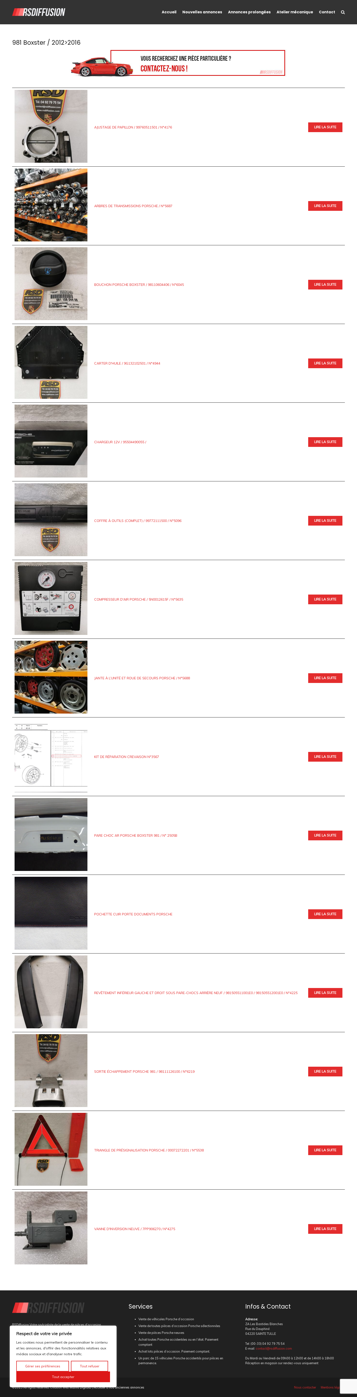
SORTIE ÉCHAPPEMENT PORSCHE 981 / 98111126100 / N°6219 (144, 1071)
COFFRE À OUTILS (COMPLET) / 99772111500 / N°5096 (137, 521)
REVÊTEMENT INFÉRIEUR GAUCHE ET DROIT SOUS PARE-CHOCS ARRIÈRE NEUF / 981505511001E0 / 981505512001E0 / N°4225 (196, 993)
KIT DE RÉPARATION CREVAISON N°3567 (126, 757)
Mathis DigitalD (80, 1387)
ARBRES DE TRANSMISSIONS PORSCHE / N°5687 (133, 206)
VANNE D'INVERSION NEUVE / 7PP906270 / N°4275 (134, 1229)
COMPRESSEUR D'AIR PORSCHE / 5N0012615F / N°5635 (138, 599)
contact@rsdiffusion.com (274, 1348)
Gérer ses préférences (42, 1366)
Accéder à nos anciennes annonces (119, 1387)
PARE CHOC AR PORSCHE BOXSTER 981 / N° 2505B (135, 835)
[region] (63, 1356)
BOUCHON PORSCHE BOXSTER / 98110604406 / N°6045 (139, 284)
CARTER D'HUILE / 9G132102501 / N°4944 (127, 363)
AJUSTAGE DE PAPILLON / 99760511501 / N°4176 (133, 127)
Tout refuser (89, 1366)
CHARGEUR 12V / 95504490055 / (120, 442)
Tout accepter (63, 1377)
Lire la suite (325, 127)
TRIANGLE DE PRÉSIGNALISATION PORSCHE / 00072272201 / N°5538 (149, 1150)
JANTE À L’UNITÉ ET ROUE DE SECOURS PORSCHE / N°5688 (142, 678)
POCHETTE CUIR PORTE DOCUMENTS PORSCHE (133, 914)
